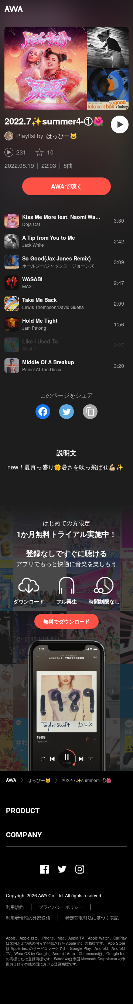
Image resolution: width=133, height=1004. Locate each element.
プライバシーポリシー (61, 907)
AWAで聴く (66, 186)
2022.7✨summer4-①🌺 (87, 780)
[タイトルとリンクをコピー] (90, 411)
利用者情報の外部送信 (28, 917)
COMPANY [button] (24, 834)
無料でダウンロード (66, 621)
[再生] (120, 124)
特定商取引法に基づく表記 (92, 917)
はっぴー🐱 (61, 136)
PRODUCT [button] (23, 810)
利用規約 (15, 907)
